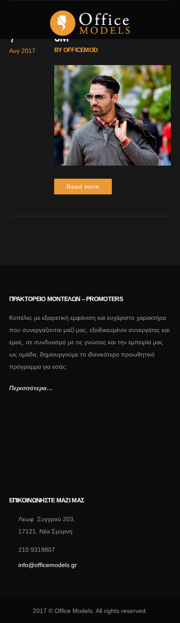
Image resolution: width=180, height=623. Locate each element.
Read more (83, 186)
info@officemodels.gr (47, 564)
